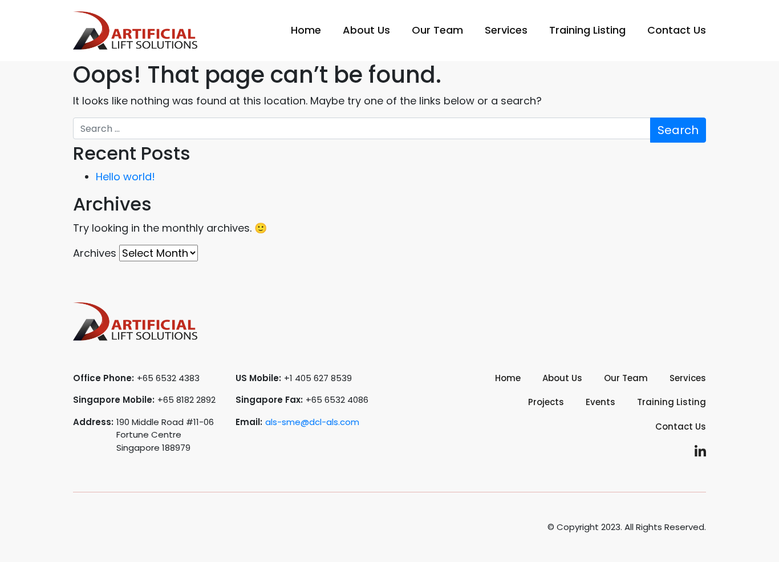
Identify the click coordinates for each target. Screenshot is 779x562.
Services (506, 30)
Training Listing (587, 30)
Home (306, 30)
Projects (546, 402)
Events (600, 402)
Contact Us (676, 30)
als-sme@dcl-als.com (312, 422)
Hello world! (125, 176)
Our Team (437, 30)
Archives (94, 253)
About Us (366, 30)
